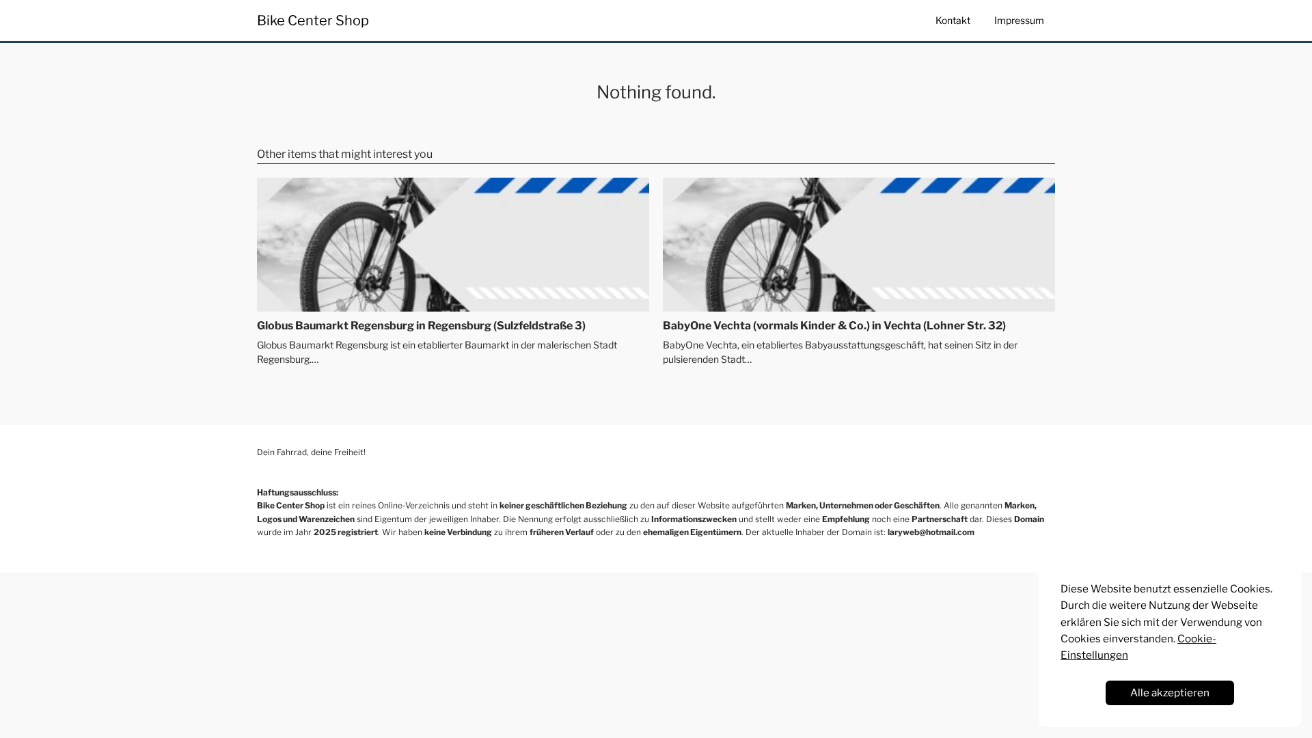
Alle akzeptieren (1170, 692)
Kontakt (952, 20)
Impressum (1019, 20)
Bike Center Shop (313, 20)
